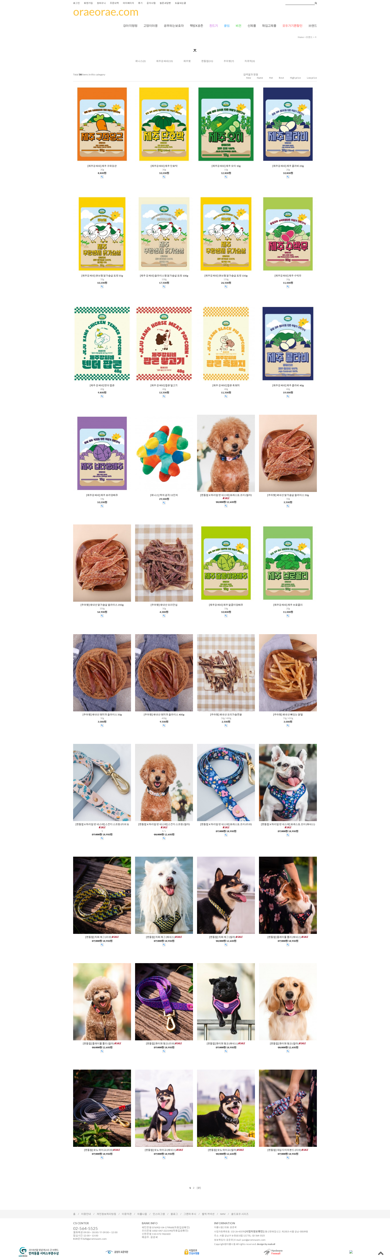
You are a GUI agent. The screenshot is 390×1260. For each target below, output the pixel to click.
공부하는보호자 (174, 25)
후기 (140, 3)
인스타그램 (159, 1214)
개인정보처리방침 (106, 1214)
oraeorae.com (106, 11)
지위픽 (248, 61)
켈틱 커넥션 (208, 1214)
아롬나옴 (142, 1214)
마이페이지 (128, 3)
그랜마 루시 (190, 1214)
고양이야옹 (150, 25)
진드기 (213, 25)
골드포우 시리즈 (240, 1214)
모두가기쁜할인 (292, 25)
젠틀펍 (205, 61)
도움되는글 (180, 3)
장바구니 (101, 3)
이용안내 (86, 1214)
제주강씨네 (162, 61)
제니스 (139, 61)
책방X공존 (196, 25)
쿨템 (227, 25)
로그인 (76, 3)
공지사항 (151, 3)
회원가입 (88, 3)
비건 (238, 25)
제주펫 (187, 61)
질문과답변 (165, 3)
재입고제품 (269, 25)
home (301, 37)
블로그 (174, 1214)
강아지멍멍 (130, 25)
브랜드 (312, 25)
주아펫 (227, 61)
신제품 (251, 25)
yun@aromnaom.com (253, 1239)
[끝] (199, 1187)
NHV (222, 1214)
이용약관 (127, 1214)
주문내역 (114, 3)
